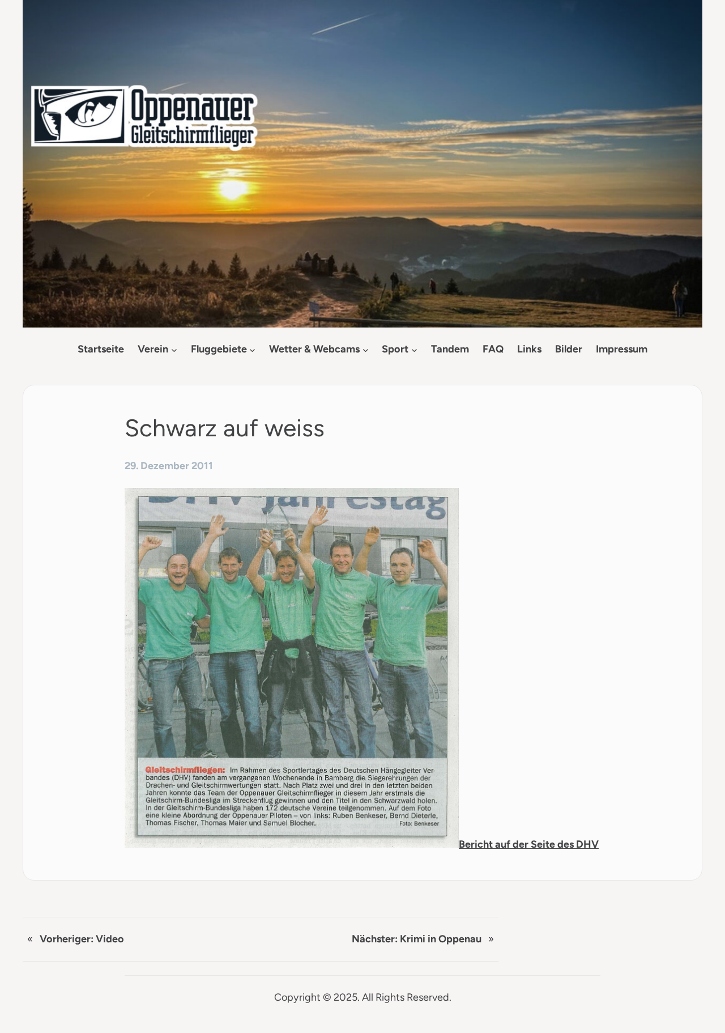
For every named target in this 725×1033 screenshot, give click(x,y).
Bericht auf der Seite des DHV (529, 844)
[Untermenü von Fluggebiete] (252, 349)
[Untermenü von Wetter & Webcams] (365, 349)
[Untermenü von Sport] (414, 349)
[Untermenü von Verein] (174, 349)
